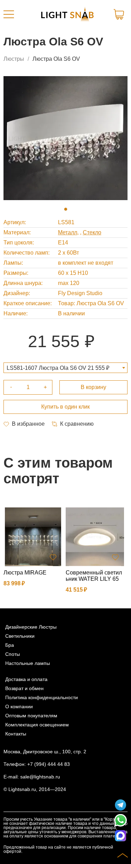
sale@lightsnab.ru (40, 776)
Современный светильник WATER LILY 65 (94, 576)
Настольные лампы (27, 663)
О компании (19, 706)
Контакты (15, 734)
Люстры (13, 59)
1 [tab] (65, 209)
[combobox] (65, 368)
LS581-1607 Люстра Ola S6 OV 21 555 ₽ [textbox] (58, 368)
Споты (12, 654)
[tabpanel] (65, 138)
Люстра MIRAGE (24, 573)
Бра (9, 645)
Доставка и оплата (26, 679)
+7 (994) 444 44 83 (48, 764)
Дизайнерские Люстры (31, 627)
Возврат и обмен (24, 688)
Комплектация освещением (37, 724)
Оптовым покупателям (31, 715)
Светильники (20, 636)
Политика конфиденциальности (41, 697)
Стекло (92, 232)
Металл (67, 232)
